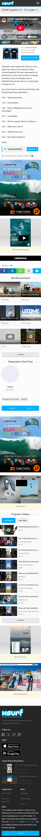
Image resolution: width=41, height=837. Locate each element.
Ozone (10, 387)
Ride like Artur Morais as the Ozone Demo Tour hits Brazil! (10, 295)
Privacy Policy (29, 822)
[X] (9, 735)
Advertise (24, 793)
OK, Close (20, 833)
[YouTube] (19, 735)
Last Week (22, 520)
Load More (20, 354)
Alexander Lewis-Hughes (11, 399)
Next (28, 408)
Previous (12, 408)
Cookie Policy (14, 822)
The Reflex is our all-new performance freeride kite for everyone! (31, 341)
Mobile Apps (25, 799)
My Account (6, 793)
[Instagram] (14, 735)
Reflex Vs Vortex (28, 318)
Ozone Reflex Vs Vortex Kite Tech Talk (10, 318)
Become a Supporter (6, 800)
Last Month (8, 520)
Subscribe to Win (30, 58)
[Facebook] (3, 735)
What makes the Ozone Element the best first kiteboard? (31, 295)
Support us (31, 149)
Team (22, 804)
